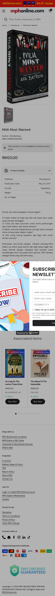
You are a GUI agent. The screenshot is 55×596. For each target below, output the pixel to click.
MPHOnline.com (9, 592)
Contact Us (7, 479)
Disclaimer (7, 512)
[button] (50, 11)
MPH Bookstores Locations (14, 437)
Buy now (12, 401)
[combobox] (27, 19)
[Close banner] (52, 3)
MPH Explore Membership (13, 495)
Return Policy (8, 471)
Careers (5, 499)
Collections (15, 25)
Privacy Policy (8, 519)
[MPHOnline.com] (27, 11)
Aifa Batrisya (15, 136)
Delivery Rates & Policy (12, 464)
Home (4, 25)
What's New (7, 447)
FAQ (4, 468)
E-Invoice (6, 461)
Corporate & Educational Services (17, 444)
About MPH (7, 475)
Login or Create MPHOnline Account (18, 492)
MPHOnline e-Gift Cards (13, 440)
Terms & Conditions (11, 516)
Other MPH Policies (11, 523)
